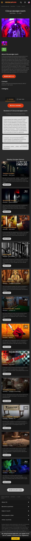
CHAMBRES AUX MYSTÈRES (15, 283)
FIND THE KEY (12, 175)
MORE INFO (8, 76)
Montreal (13, 6)
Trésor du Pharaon (9, 282)
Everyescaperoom (5, 6)
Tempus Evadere (8, 173)
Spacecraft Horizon (9, 200)
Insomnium (6, 363)
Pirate (5, 444)
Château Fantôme (9, 390)
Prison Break (7, 254)
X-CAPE (19, 13)
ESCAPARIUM (12, 256)
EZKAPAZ (11, 337)
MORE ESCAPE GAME (15, 490)
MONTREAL (12, 13)
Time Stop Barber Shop (11, 336)
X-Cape (18, 6)
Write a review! (15, 105)
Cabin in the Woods (9, 227)
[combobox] (25, 2)
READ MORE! (6, 211)
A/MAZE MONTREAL (13, 202)
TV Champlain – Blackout (11, 417)
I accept (15, 538)
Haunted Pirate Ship (9, 471)
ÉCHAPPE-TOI (12, 310)
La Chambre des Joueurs (11, 309)
